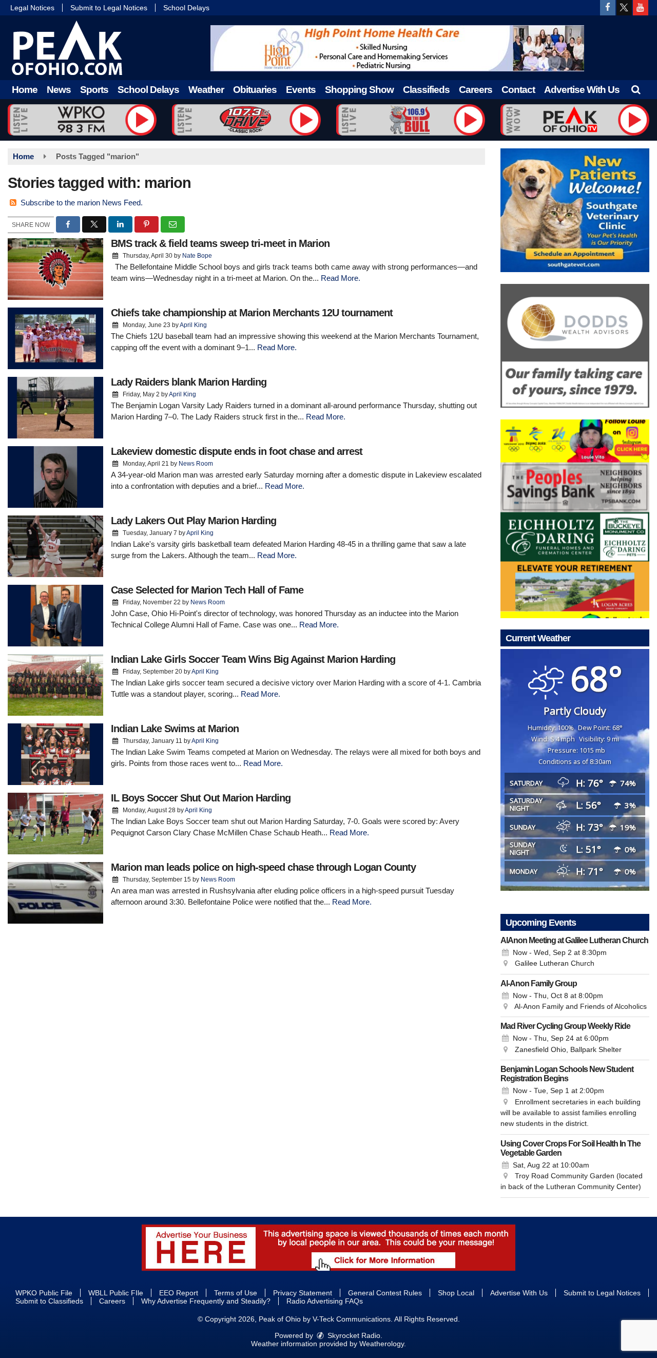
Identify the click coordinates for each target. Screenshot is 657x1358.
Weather (206, 89)
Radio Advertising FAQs (324, 1301)
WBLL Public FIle (115, 1293)
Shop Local (456, 1293)
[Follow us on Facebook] (607, 7)
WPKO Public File (43, 1293)
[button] (636, 89)
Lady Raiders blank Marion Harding (188, 382)
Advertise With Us (582, 89)
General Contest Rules (385, 1293)
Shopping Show (359, 89)
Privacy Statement (302, 1293)
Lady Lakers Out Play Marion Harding (193, 520)
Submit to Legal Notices (108, 8)
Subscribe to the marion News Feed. (82, 202)
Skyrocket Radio (352, 1335)
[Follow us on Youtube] (640, 7)
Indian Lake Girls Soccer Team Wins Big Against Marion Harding (253, 659)
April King (193, 325)
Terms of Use (235, 1293)
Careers (475, 89)
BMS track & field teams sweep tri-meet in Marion (220, 243)
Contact (518, 89)
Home (24, 89)
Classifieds (426, 89)
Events (301, 89)
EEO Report (178, 1293)
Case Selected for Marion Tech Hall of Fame (207, 590)
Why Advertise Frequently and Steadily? (205, 1301)
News (59, 89)
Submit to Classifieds (49, 1301)
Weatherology (381, 1344)
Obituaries (255, 89)
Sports (94, 89)
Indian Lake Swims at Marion (175, 728)
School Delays (186, 8)
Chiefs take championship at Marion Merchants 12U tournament (252, 312)
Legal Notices (32, 8)
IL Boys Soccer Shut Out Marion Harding (201, 798)
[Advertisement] (397, 48)
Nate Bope (197, 255)
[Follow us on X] (624, 7)
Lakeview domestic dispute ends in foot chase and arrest (236, 451)
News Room (196, 463)
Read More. (340, 278)
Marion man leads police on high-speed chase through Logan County (263, 867)
